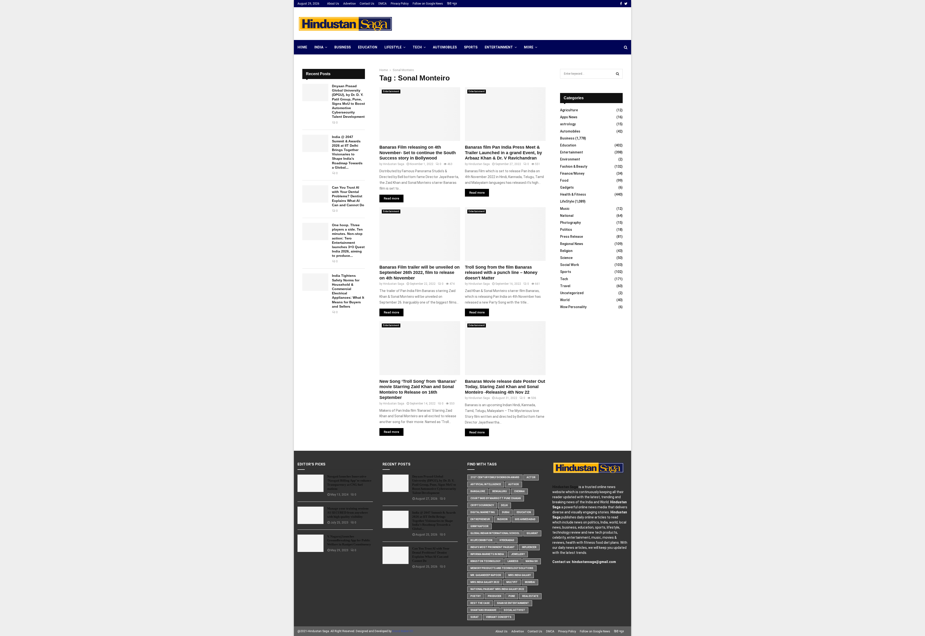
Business (342, 47)
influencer (529, 547)
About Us (333, 3)
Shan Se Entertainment (513, 603)
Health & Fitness (573, 194)
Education (367, 47)
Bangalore (477, 491)
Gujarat (532, 533)
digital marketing (482, 512)
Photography (570, 223)
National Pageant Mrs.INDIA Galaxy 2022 (497, 589)
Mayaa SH (532, 561)
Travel (565, 286)
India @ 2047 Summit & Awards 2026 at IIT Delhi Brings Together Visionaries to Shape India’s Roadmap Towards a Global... (434, 521)
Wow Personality (573, 307)
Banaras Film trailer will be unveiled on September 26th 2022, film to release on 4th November (419, 272)
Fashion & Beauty (573, 166)
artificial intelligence (485, 484)
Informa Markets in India (487, 554)
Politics (566, 230)
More (528, 47)
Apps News (568, 117)
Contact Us (367, 3)
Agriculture (569, 110)
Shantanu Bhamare (483, 610)
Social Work (569, 265)
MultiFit (512, 582)
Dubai (505, 512)
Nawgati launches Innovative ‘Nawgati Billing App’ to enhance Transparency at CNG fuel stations (349, 482)
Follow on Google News (428, 3)
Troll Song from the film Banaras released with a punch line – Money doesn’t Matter (501, 272)
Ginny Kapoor (479, 526)
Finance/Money (572, 173)
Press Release (571, 236)
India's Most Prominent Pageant (492, 547)
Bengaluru (499, 491)
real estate (530, 596)
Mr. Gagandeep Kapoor (485, 575)
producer (494, 596)
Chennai (519, 491)
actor (531, 477)
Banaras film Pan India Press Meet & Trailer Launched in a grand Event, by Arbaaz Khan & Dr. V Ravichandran (503, 152)
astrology (568, 124)
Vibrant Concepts (498, 617)
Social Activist (514, 610)
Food (564, 180)
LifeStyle (393, 47)
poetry (475, 596)
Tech (417, 47)
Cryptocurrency (482, 505)
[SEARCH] (617, 74)
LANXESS (513, 561)
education (524, 512)
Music (564, 209)
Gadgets (567, 187)
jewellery (518, 554)
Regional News (571, 244)
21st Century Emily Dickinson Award (494, 477)
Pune (512, 596)
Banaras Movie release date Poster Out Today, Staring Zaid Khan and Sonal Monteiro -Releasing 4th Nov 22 (505, 387)
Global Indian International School (494, 533)
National (567, 216)
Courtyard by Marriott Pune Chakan (495, 498)
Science (566, 258)
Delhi (504, 505)
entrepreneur (480, 519)
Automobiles (445, 47)
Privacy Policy (400, 3)
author (513, 484)
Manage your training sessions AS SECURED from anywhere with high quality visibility (348, 512)
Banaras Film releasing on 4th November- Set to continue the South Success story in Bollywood (417, 152)
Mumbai (530, 582)
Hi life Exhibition (481, 540)
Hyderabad (507, 540)
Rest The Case (480, 603)
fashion (502, 519)
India (318, 47)
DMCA (382, 3)
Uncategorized (572, 293)
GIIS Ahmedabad (525, 519)
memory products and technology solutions (501, 568)
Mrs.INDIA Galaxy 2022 (484, 582)
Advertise (349, 3)
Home (302, 47)
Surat (474, 617)
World (565, 300)
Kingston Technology (485, 561)
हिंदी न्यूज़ (452, 3)
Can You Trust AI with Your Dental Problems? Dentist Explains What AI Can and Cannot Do (348, 196)
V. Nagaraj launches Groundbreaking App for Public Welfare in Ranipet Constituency (349, 540)
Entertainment (499, 47)
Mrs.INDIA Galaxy (519, 575)
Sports (470, 47)
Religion (566, 251)
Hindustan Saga (393, 164)
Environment (570, 159)
